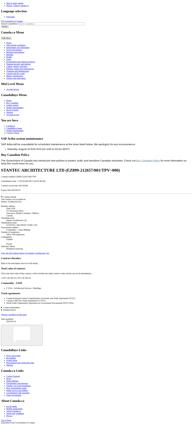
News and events (13, 356)
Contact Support (13, 376)
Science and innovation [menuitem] (16, 78)
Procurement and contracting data (20, 363)
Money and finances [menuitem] (14, 76)
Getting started (12, 105)
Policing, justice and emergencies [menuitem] (20, 69)
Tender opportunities (14, 108)
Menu (6, 38)
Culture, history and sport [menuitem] (16, 66)
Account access (12, 89)
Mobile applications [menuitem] (14, 409)
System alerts (11, 360)
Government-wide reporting (17, 393)
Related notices (9, 310)
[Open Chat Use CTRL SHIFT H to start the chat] (22, 335)
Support (9, 112)
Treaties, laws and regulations (18, 386)
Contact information (11, 307)
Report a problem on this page (14, 314)
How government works (16, 388)
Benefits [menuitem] (9, 55)
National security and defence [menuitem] (18, 64)
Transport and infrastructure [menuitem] (17, 71)
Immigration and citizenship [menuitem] (17, 47)
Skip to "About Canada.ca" (17, 5)
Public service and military (17, 390)
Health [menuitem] (9, 57)
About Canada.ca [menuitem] (13, 411)
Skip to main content (14, 3)
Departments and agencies (17, 383)
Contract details (9, 197)
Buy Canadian (12, 103)
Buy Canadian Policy (148, 160)
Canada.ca (10, 126)
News (8, 379)
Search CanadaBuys (9, 24)
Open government (13, 395)
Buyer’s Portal (12, 110)
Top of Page (6, 420)
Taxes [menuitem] (8, 59)
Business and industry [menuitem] (15, 52)
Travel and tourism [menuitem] (14, 50)
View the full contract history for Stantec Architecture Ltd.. (25, 253)
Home (8, 100)
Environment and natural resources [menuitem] (20, 62)
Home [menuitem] (8, 43)
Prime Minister (12, 381)
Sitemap (9, 365)
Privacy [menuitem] (9, 416)
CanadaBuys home (14, 128)
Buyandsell (11, 358)
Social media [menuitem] (11, 406)
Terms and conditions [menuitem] (15, 413)
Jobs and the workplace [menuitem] (16, 45)
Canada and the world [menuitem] (15, 73)
